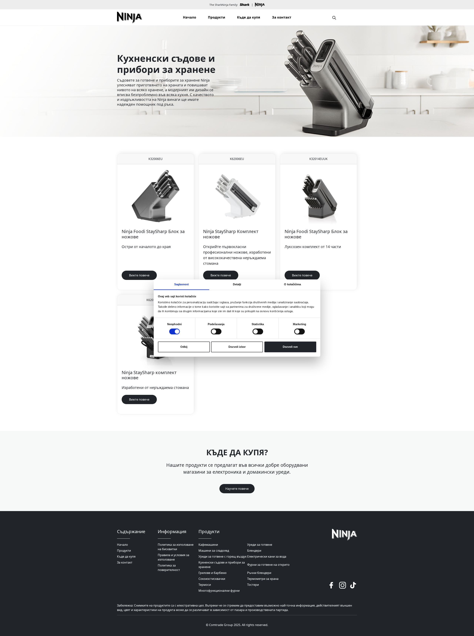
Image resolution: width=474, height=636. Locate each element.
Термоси (204, 585)
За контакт (281, 17)
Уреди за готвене (259, 545)
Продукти (216, 17)
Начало (189, 17)
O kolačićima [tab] (292, 284)
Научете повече (237, 489)
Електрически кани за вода (266, 556)
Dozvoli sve (290, 346)
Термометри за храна (262, 579)
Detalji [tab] (237, 284)
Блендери (254, 551)
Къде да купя (248, 17)
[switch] (216, 331)
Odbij (183, 346)
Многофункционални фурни (219, 591)
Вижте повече (139, 275)
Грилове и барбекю (212, 573)
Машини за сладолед (213, 551)
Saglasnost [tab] (181, 284)
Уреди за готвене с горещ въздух (222, 556)
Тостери (253, 585)
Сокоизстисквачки (211, 579)
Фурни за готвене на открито (268, 565)
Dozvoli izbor (237, 346)
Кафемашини (208, 545)
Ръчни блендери (259, 573)
